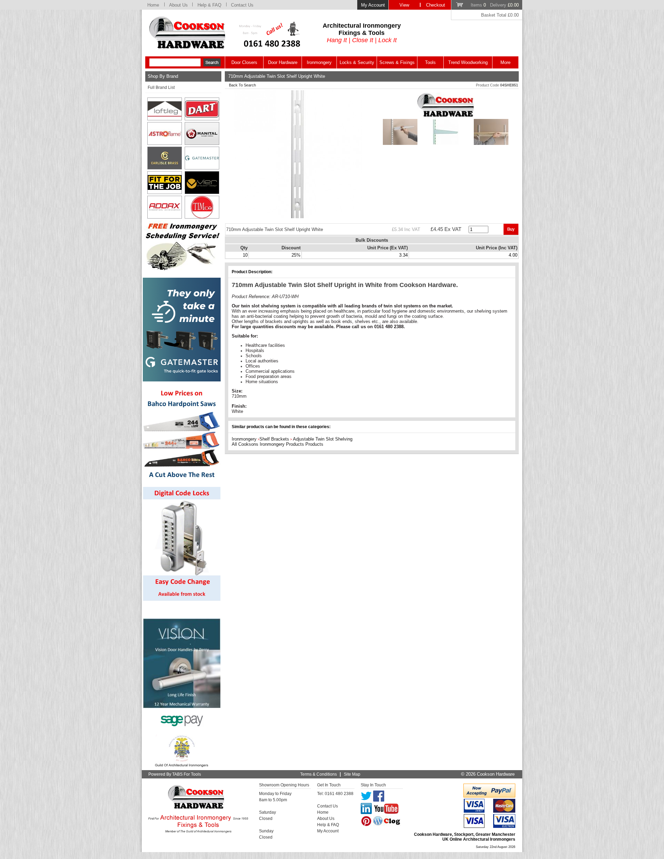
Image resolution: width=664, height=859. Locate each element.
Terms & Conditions (318, 774)
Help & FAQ (209, 5)
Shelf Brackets (274, 439)
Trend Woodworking (468, 62)
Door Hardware (282, 62)
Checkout (435, 5)
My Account (373, 5)
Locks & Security (357, 62)
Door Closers (244, 62)
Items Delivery (495, 5)
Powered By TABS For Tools (174, 774)
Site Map (352, 774)
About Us (178, 5)
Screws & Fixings (397, 62)
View (404, 5)
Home (153, 5)
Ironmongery (319, 62)
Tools (430, 62)
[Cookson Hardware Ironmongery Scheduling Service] (182, 268)
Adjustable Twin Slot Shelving (322, 439)
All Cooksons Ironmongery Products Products (277, 444)
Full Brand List (161, 87)
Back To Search (242, 85)
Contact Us (242, 5)
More (505, 62)
